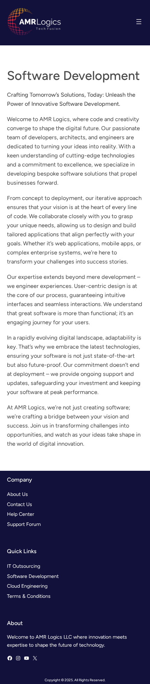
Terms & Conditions (29, 596)
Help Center (20, 514)
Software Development (33, 576)
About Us (17, 494)
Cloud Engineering (27, 586)
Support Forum (24, 524)
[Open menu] (139, 21)
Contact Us (19, 504)
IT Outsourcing (23, 566)
